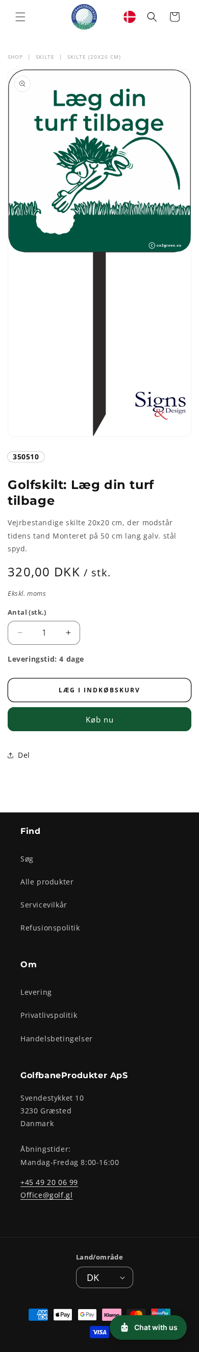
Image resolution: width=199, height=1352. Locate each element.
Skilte (45, 56)
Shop (15, 56)
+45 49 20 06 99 (49, 1182)
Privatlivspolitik (48, 1015)
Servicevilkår (43, 905)
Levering (36, 992)
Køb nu (100, 719)
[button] (20, 17)
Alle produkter (46, 882)
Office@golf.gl (46, 1195)
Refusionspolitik (50, 928)
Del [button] (24, 755)
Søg (27, 859)
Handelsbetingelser (56, 1038)
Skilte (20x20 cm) (94, 56)
